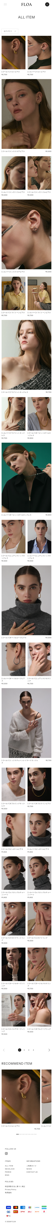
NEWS (29, 1169)
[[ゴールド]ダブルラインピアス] (39, 784)
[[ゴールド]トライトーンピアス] (13, 293)
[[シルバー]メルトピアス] (39, 52)
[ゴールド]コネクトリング (37, 938)
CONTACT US (32, 1172)
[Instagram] (6, 1153)
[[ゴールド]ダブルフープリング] (39, 1009)
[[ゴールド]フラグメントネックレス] (26, 355)
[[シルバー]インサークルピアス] (13, 173)
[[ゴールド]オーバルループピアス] (26, 600)
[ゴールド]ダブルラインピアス (39, 803)
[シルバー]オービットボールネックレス (17, 515)
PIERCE (8, 1172)
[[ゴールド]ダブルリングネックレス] (13, 784)
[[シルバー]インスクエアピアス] (26, 234)
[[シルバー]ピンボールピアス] (39, 830)
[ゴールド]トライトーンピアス (13, 312)
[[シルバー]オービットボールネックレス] (26, 477)
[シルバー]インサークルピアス (13, 192)
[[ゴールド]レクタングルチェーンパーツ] (13, 873)
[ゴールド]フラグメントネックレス (15, 392)
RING (7, 1175)
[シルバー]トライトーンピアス (39, 312)
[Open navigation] (5, 4)
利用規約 (8, 1193)
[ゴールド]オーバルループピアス (14, 638)
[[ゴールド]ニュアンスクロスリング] (39, 659)
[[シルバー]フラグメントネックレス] (13, 414)
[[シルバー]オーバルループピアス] (13, 659)
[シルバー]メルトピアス (37, 72)
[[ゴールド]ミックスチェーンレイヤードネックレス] (26, 723)
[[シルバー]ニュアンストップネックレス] (39, 536)
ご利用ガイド (31, 1166)
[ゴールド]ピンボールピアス (12, 849)
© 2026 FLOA (10, 1222)
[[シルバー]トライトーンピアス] (39, 293)
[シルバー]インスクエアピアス (13, 272)
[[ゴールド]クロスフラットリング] (13, 918)
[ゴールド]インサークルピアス (39, 192)
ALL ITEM (9, 1166)
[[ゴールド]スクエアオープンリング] (13, 1009)
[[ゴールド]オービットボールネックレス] (39, 414)
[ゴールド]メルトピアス (11, 72)
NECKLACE (10, 1169)
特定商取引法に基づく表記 (15, 1186)
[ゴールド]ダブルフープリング (39, 1029)
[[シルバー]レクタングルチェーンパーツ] (39, 873)
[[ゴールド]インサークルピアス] (39, 173)
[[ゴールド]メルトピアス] (13, 52)
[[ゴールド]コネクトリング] (39, 918)
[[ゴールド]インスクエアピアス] (26, 114)
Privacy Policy (10, 1189)
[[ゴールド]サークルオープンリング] (13, 964)
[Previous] (5, 1098)
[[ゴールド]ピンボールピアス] (13, 830)
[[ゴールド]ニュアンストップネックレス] (13, 536)
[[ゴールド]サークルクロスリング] (39, 964)
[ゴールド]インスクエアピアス (13, 151)
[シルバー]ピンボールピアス (38, 849)
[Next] (49, 1050)
